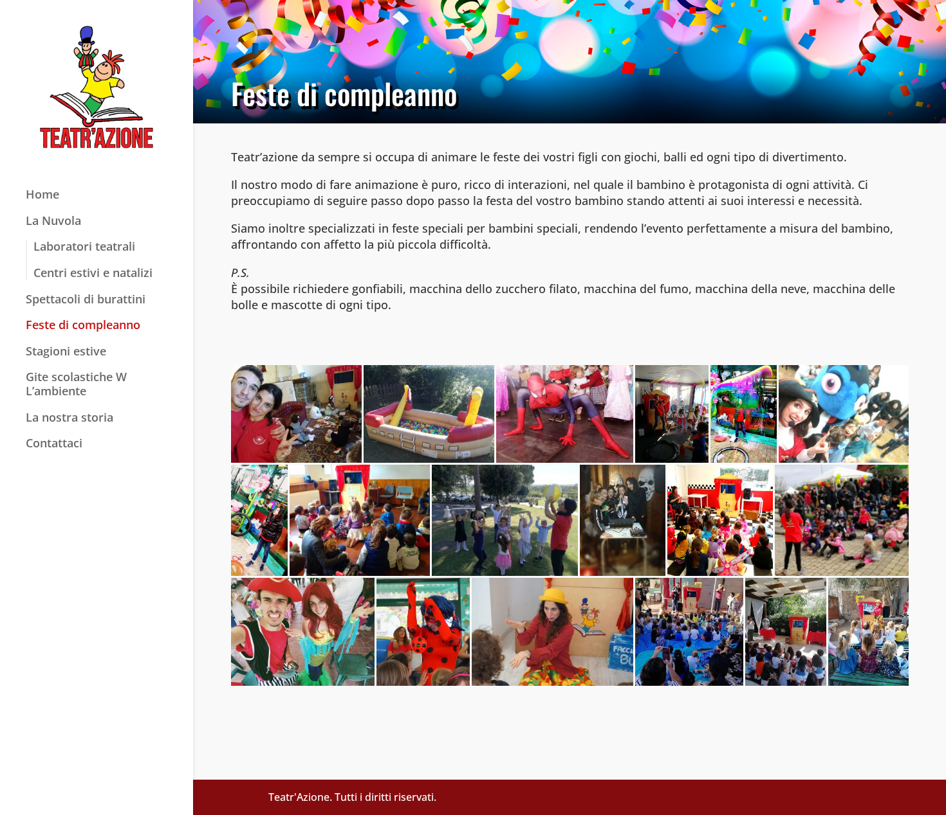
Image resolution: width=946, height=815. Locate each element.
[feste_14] (842, 521)
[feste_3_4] (868, 632)
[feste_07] (844, 414)
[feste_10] (505, 521)
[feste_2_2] (423, 632)
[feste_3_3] (785, 632)
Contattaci (54, 443)
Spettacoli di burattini (85, 299)
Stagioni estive (66, 352)
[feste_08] (259, 521)
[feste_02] (429, 414)
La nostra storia (69, 418)
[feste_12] (720, 521)
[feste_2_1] (303, 632)
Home (42, 195)
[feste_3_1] (552, 632)
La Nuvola (53, 221)
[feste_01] (296, 414)
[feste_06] (743, 414)
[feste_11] (622, 521)
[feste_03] (564, 414)
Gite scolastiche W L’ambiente (76, 384)
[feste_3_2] (689, 632)
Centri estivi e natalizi (93, 273)
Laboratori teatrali (84, 247)
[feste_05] (672, 414)
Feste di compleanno (83, 325)
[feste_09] (360, 521)
